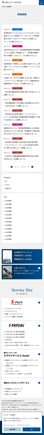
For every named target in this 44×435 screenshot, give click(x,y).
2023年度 (8, 211)
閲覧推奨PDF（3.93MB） (23, 259)
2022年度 (8, 215)
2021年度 (8, 218)
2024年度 (8, 208)
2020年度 (8, 222)
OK (31, 429)
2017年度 (8, 232)
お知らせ (8, 188)
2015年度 (8, 239)
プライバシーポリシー (24, 425)
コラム (7, 185)
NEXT (32, 167)
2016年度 (8, 236)
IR (6, 181)
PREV (12, 167)
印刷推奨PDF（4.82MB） (23, 255)
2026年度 (8, 201)
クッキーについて (10, 425)
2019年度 (8, 225)
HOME (3, 6)
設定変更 (12, 429)
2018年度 (8, 229)
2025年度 (8, 204)
